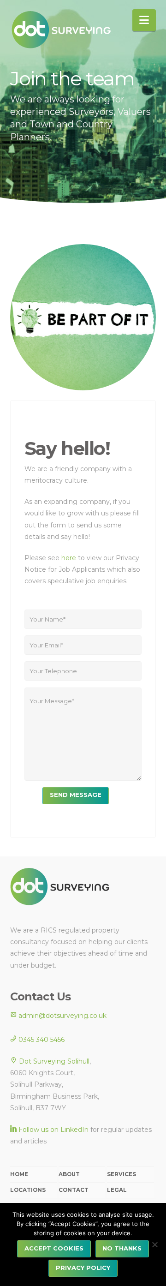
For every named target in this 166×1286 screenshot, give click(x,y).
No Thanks (122, 1248)
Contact (74, 1190)
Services (121, 1174)
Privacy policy (83, 1267)
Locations (28, 1190)
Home (19, 1174)
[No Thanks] (154, 1244)
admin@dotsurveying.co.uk (62, 1015)
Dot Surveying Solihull (54, 1061)
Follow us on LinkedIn (53, 1129)
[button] (144, 20)
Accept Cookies (53, 1248)
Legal (117, 1190)
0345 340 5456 (41, 1039)
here (69, 558)
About (69, 1174)
